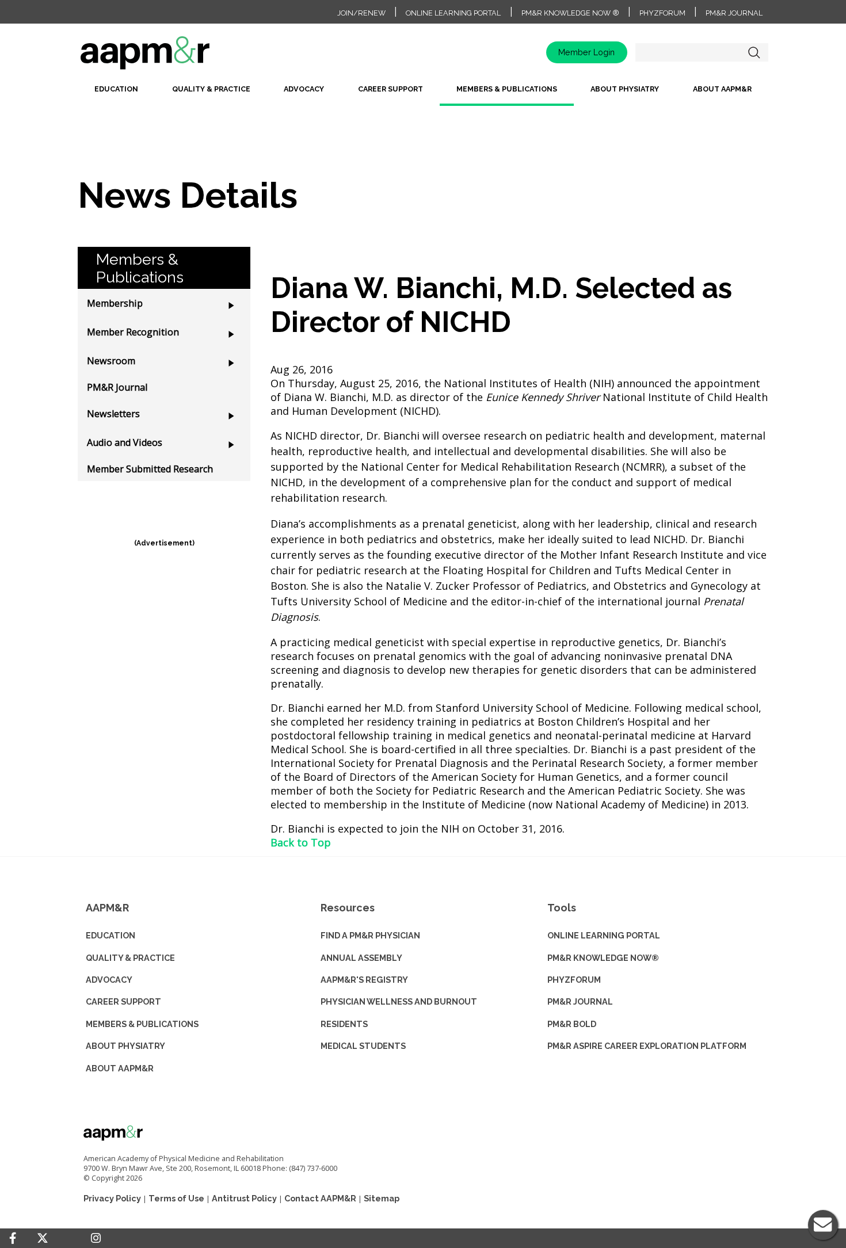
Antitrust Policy (244, 1198)
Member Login (586, 52)
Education (116, 89)
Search (753, 52)
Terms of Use (176, 1198)
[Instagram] (96, 1238)
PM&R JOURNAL (580, 1001)
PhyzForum (662, 13)
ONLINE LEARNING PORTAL (603, 935)
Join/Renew (361, 13)
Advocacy (304, 89)
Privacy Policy (112, 1198)
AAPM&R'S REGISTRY (364, 979)
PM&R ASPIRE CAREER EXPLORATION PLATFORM (646, 1046)
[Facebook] (12, 1238)
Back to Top (300, 842)
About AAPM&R (722, 89)
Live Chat (823, 1225)
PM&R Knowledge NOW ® (570, 13)
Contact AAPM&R (320, 1198)
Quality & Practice (211, 89)
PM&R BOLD (571, 1024)
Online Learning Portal (453, 13)
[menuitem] (116, 93)
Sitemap (381, 1198)
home (181, 57)
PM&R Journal (734, 13)
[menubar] (423, 93)
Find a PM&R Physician (370, 935)
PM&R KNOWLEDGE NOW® (603, 958)
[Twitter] (42, 1238)
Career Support (390, 89)
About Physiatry (624, 89)
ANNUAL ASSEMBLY (361, 958)
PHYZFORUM (574, 979)
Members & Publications (506, 89)
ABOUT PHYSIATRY (125, 1046)
